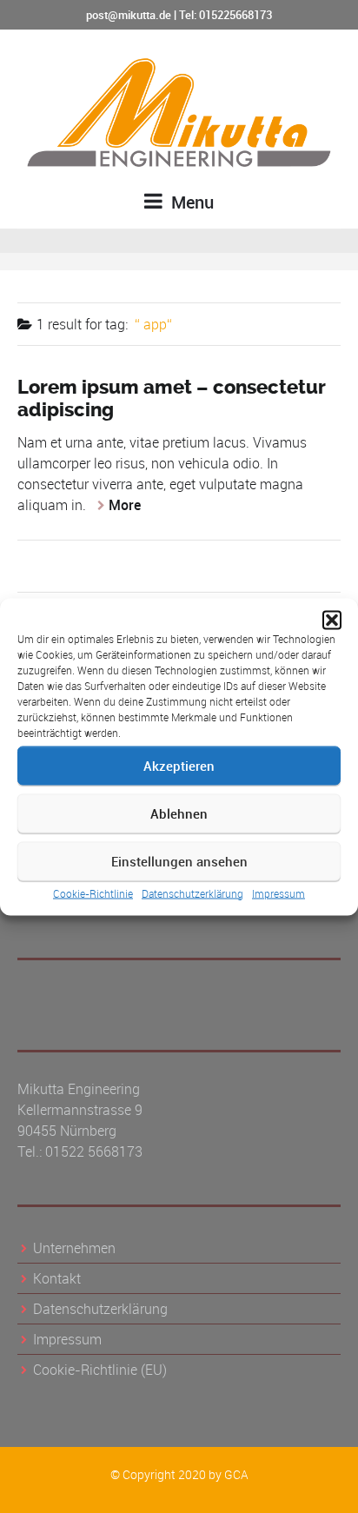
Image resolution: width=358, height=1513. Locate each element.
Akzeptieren (179, 765)
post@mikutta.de (128, 15)
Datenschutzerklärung (192, 892)
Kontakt (57, 1278)
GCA (236, 1474)
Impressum (278, 892)
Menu (190, 202)
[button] (332, 619)
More (125, 504)
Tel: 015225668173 (225, 15)
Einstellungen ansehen (179, 861)
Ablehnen (179, 813)
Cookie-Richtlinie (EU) (100, 1369)
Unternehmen (74, 1248)
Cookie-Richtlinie (93, 892)
